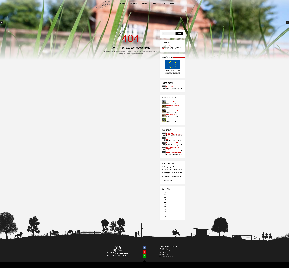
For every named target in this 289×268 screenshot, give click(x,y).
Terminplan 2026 (170, 46)
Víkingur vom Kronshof (172, 105)
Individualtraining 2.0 (172, 142)
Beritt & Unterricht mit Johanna (172, 148)
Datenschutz (147, 266)
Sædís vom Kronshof (171, 114)
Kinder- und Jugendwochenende (171, 138)
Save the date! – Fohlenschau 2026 (173, 169)
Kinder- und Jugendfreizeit (173, 152)
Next (287, 22)
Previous (1, 22)
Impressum (140, 266)
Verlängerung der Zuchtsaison (171, 167)
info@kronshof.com (167, 257)
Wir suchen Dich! (168, 180)
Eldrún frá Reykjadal (171, 101)
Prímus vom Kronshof (172, 119)
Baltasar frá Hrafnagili (172, 110)
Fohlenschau (169, 86)
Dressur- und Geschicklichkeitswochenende (174, 133)
